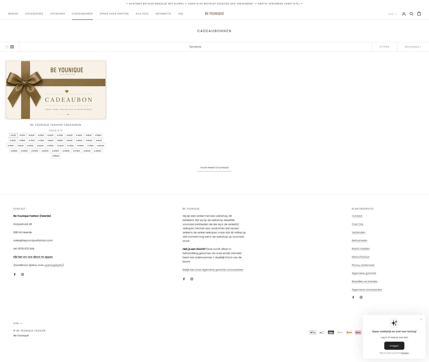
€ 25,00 (41, 135)
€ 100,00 (89, 141)
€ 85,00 (60, 141)
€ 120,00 (20, 146)
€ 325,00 (55, 151)
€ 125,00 (30, 146)
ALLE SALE (142, 13)
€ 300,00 (45, 151)
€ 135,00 (50, 146)
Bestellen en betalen (365, 281)
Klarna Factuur (360, 257)
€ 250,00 (24, 151)
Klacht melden (361, 248)
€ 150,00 (80, 146)
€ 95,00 (79, 141)
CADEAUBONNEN (82, 13)
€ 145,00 (70, 146)
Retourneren (359, 240)
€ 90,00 (70, 141)
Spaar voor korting (114, 13)
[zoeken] (411, 13)
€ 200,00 (100, 146)
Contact (357, 216)
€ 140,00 (60, 146)
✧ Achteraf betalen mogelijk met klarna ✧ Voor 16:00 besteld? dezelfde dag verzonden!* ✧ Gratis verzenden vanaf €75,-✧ (214, 3)
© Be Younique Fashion (29, 330)
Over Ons (357, 224)
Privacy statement (363, 265)
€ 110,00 (99, 141)
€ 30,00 (50, 135)
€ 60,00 (13, 141)
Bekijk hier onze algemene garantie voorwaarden (213, 269)
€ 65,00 (22, 141)
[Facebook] (14, 274)
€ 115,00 (11, 146)
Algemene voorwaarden (367, 289)
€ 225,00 (14, 151)
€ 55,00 (98, 135)
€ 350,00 (66, 151)
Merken (13, 13)
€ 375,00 (76, 151)
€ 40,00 (70, 135)
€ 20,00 (32, 135)
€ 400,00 (87, 151)
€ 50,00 (89, 135)
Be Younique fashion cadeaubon (55, 124)
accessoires (34, 13)
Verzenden (358, 232)
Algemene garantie (364, 273)
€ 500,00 (55, 156)
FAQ (180, 13)
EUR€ (391, 14)
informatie (163, 13)
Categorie (58, 13)
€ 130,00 (40, 146)
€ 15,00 (22, 135)
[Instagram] (22, 274)
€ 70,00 (32, 141)
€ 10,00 (13, 135)
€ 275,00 (35, 151)
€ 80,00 (50, 141)
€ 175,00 (90, 146)
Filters (385, 46)
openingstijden (53, 265)
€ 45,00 (79, 135)
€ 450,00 (97, 151)
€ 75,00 (41, 141)
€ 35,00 (60, 135)
